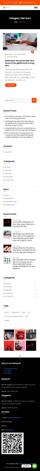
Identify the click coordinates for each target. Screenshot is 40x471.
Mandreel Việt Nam (27, 464)
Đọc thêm (10, 85)
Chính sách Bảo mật (11, 467)
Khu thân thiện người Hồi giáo (14, 316)
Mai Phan (10, 54)
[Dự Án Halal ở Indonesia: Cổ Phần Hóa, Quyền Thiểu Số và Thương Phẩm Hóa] (7, 223)
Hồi (29, 312)
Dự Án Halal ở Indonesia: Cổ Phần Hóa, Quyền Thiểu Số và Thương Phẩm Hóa (20, 117)
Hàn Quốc (8, 170)
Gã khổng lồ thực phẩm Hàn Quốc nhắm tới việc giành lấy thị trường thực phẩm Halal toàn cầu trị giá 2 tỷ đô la (19, 123)
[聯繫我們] (34, 466)
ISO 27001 (7, 371)
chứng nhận (15, 312)
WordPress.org (10, 205)
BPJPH (6, 312)
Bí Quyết (8, 167)
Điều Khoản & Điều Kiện (28, 467)
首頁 (15, 22)
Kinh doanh (9, 177)
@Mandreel (9, 430)
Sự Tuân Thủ (9, 180)
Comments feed (11, 202)
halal (23, 312)
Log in (7, 195)
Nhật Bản (7, 320)
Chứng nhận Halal (10, 369)
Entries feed (9, 198)
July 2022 (8, 152)
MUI (27, 316)
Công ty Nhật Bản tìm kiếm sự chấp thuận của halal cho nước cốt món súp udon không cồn (20, 129)
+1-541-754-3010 (12, 3)
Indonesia (8, 174)
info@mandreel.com (29, 3)
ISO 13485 (7, 373)
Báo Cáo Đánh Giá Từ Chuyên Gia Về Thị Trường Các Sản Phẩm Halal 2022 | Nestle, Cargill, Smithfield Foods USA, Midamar (19, 135)
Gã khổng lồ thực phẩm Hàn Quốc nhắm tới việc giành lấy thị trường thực (19, 63)
